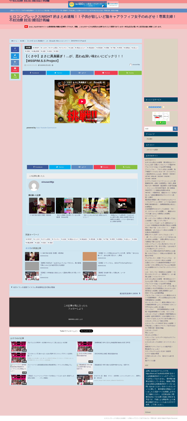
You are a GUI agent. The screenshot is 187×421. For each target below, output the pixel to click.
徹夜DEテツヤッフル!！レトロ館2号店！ (159, 346)
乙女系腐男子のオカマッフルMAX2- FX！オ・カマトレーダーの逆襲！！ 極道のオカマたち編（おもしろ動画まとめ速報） (160, 211)
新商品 (128, 47)
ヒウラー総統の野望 (152, 353)
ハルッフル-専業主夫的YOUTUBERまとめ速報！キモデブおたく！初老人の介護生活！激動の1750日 (160, 253)
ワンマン (64, 47)
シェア (15, 50)
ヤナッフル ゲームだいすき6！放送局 (158, 351)
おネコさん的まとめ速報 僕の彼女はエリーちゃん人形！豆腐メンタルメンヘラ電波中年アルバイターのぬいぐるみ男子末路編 (160, 165)
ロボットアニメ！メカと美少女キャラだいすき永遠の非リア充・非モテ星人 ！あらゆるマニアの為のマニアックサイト (160, 246)
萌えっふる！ (149, 332)
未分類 (28, 47)
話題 (44, 51)
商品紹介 (92, 47)
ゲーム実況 (53, 47)
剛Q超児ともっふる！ (152, 349)
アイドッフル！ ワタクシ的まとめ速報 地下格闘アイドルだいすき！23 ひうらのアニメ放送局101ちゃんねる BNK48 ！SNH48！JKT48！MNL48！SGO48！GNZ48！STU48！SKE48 (160, 174)
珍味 (28, 51)
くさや (45, 47)
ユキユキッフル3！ (151, 330)
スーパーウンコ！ (151, 216)
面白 (50, 51)
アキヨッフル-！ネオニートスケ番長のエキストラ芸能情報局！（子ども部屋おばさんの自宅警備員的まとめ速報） (160, 298)
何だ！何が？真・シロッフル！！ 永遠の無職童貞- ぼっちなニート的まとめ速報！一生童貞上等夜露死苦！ (160, 230)
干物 (114, 47)
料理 (120, 47)
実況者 (100, 47)
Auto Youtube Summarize (46, 127)
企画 (71, 47)
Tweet (15, 57)
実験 (107, 47)
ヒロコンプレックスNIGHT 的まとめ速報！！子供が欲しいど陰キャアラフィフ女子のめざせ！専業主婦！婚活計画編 (160, 326)
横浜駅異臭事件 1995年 (129, 293)
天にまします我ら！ (152, 335)
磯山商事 (36, 51)
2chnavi (148, 412)
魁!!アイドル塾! (150, 360)
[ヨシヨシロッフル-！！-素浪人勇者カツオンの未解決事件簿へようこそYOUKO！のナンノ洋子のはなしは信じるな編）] (160, 305)
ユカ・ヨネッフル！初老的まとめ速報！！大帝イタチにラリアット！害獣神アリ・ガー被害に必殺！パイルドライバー (160, 274)
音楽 (57, 51)
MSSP (37, 47)
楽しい (135, 47)
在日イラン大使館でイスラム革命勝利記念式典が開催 (34, 287)
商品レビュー (81, 47)
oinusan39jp (136, 64)
